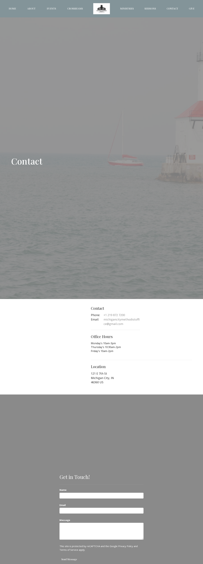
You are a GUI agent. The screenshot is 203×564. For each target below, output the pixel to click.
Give (191, 8)
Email (62, 505)
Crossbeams (75, 8)
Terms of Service (68, 549)
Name (62, 489)
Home (12, 8)
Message (64, 520)
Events (51, 8)
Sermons (150, 8)
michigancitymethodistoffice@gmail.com (122, 321)
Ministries (127, 8)
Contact (172, 8)
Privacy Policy (125, 546)
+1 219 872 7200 (114, 315)
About (31, 8)
